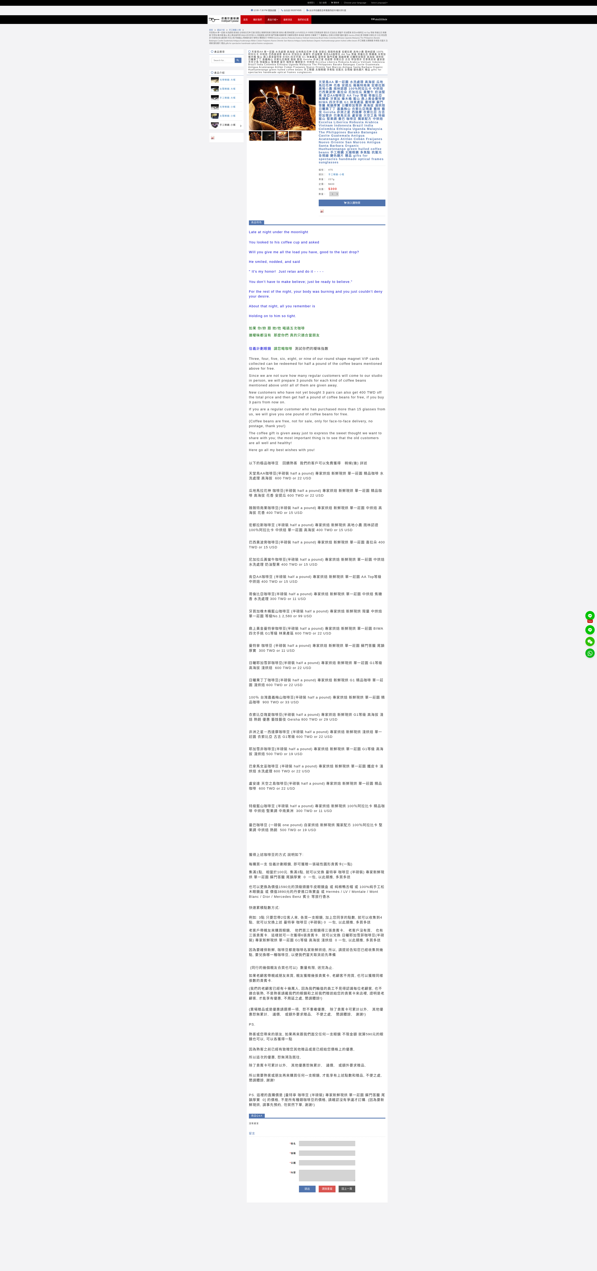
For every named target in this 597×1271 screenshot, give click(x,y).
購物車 (336, 3)
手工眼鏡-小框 (235, 30)
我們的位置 (303, 19)
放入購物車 (353, 202)
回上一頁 (347, 1188)
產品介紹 (221, 30)
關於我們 (257, 19)
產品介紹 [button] (272, 19)
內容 (293, 1172)
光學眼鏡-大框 (228, 79)
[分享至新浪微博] (324, 211)
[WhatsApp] (590, 653)
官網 (379, 19)
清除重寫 (327, 1188)
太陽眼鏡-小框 (228, 116)
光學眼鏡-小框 (228, 107)
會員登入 (311, 3)
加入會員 (323, 3)
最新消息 (287, 19)
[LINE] (590, 615)
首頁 (246, 19)
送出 (307, 1188)
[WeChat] (590, 641)
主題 (293, 1163)
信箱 (293, 1153)
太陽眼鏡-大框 (228, 89)
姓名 (293, 1143)
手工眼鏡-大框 (228, 98)
